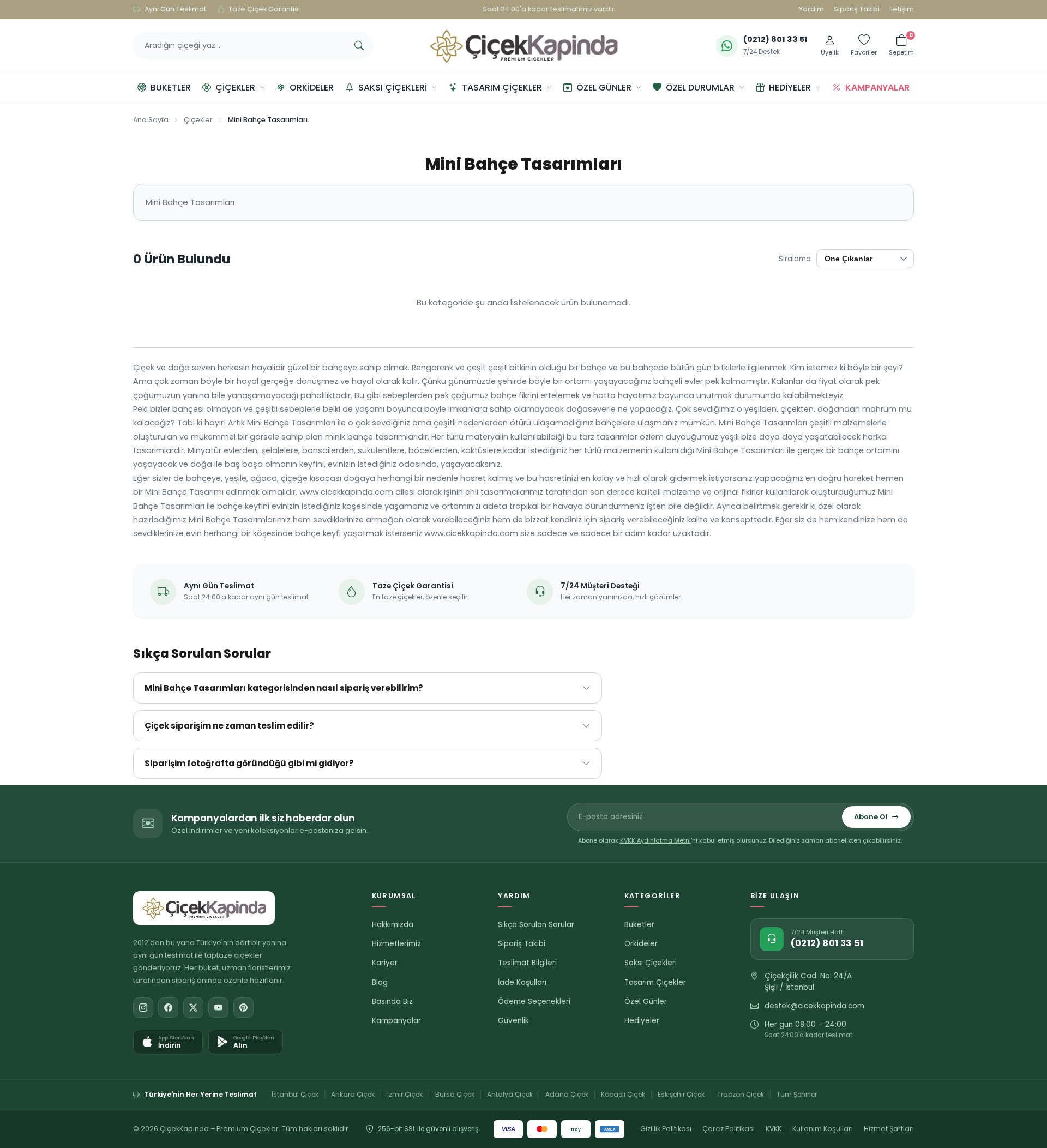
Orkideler (312, 87)
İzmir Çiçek (405, 1094)
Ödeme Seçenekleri (534, 1001)
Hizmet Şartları (889, 1128)
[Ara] (358, 45)
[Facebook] (168, 1007)
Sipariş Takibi (857, 9)
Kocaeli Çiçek (623, 1094)
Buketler (171, 87)
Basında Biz (392, 1001)
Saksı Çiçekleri (392, 87)
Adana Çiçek (566, 1094)
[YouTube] (218, 1007)
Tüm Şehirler (797, 1094)
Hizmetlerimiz (396, 944)
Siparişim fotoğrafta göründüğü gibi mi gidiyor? (249, 763)
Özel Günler (603, 87)
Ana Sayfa (151, 119)
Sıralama (795, 259)
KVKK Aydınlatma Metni (655, 840)
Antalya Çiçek (510, 1094)
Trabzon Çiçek (740, 1094)
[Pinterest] (243, 1007)
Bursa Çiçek (454, 1094)
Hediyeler (790, 87)
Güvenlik (513, 1020)
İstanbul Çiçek (295, 1094)
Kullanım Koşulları (822, 1128)
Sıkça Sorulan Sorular (536, 924)
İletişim (901, 9)
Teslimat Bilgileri (527, 963)
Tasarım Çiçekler (502, 87)
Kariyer (385, 963)
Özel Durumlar (700, 87)
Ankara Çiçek (353, 1094)
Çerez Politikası (728, 1128)
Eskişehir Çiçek (681, 1094)
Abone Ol (871, 817)
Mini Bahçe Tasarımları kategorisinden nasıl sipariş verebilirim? (284, 688)
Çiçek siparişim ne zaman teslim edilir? (229, 725)
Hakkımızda (392, 924)
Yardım (811, 9)
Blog (380, 982)
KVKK (773, 1128)
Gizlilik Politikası (665, 1128)
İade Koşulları (522, 982)
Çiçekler (235, 87)
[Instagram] (143, 1007)
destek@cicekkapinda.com (814, 1006)
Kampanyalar (877, 87)
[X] (193, 1007)
